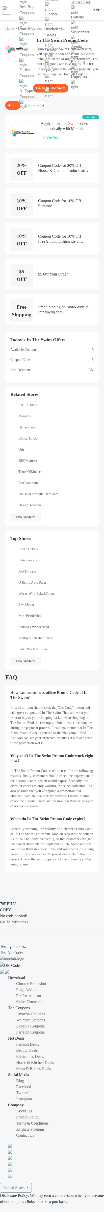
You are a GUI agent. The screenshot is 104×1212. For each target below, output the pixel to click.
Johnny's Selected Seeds (35, 638)
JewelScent (26, 605)
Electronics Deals (30, 1056)
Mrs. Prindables (29, 616)
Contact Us (25, 1135)
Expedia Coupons (30, 1026)
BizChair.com (28, 483)
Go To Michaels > (14, 922)
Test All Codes (11, 952)
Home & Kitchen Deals (35, 1062)
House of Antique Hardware (38, 494)
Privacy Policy (27, 1117)
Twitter (22, 1093)
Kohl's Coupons (26, 31)
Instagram (24, 1099)
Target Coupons (26, 52)
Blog (20, 1081)
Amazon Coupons (30, 1014)
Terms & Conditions (32, 1123)
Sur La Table (27, 405)
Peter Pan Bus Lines (32, 649)
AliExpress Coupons (28, 93)
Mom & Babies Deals (33, 1068)
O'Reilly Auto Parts (32, 582)
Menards (24, 416)
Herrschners (26, 427)
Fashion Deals (27, 1044)
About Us (24, 1111)
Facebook (24, 1087)
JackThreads (27, 571)
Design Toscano (29, 505)
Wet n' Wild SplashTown (36, 594)
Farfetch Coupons (26, 72)
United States (14, 1187)
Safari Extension (29, 1002)
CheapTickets (28, 549)
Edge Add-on (27, 990)
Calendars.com (28, 560)
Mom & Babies (51, 32)
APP (96, 10)
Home (10, 28)
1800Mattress (27, 461)
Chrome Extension (31, 983)
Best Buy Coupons (26, 10)
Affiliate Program (30, 1129)
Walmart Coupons (30, 1020)
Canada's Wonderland (33, 627)
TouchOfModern (30, 472)
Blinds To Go (28, 438)
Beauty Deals (27, 1050)
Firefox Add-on (28, 996)
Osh (21, 449)
